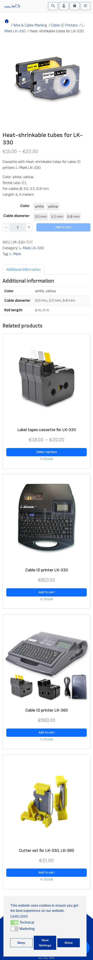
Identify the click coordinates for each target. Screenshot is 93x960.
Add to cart (63, 227)
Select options (46, 452)
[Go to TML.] (6, 25)
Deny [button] (21, 942)
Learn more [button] (19, 916)
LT (40, 957)
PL (45, 957)
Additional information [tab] (23, 269)
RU (52, 957)
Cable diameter (16, 216)
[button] (14, 922)
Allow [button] (68, 942)
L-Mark (15, 254)
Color (24, 206)
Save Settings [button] (45, 942)
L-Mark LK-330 (31, 248)
